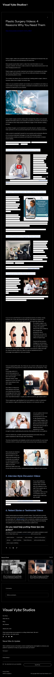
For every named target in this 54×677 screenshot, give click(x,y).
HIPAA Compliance (7, 673)
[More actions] (47, 17)
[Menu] (27, 4)
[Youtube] (11, 636)
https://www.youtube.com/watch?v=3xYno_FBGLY (19, 31)
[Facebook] (9, 636)
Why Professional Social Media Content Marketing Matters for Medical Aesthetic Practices (12, 577)
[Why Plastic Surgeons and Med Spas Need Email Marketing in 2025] (40, 567)
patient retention (10, 537)
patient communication (40, 537)
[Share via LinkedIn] (13, 547)
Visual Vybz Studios (14, 4)
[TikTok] (3, 636)
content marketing (17, 540)
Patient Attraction (28, 540)
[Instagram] (6, 636)
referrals (8, 540)
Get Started (6, 624)
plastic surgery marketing (12, 543)
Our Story (5, 615)
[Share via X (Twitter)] (9, 547)
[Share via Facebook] (6, 547)
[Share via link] (16, 547)
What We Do (6, 618)
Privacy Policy (6, 671)
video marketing (28, 537)
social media (19, 537)
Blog (4, 621)
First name (5, 651)
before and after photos (39, 540)
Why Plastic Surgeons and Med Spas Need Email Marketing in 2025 (39, 577)
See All (51, 557)
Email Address (6, 657)
